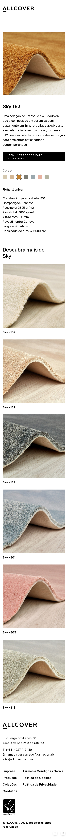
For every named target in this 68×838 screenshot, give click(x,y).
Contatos (10, 791)
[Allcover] (18, 9)
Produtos (10, 778)
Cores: (7, 170)
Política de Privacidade (39, 784)
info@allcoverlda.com (18, 759)
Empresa (9, 771)
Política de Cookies (36, 778)
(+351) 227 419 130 (19, 750)
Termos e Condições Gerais (42, 771)
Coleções (10, 784)
